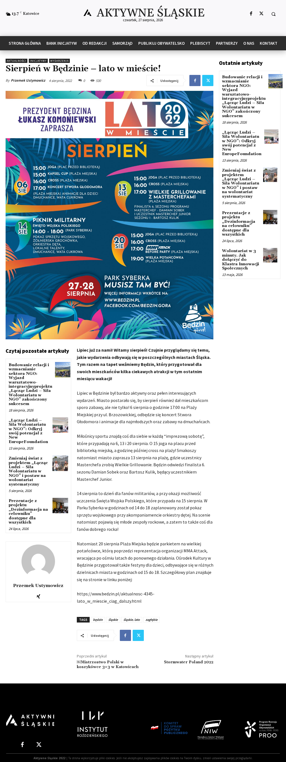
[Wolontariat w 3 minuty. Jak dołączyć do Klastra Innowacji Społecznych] (270, 255)
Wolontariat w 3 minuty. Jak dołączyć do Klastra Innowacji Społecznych (240, 260)
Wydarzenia (59, 61)
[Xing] (38, 595)
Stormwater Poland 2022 (188, 662)
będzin (98, 619)
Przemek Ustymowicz (28, 80)
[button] (273, 14)
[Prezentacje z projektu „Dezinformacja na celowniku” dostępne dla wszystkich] (60, 505)
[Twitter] (261, 14)
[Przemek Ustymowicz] (38, 561)
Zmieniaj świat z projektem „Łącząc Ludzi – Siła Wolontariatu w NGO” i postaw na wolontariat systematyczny (28, 471)
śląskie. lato (131, 619)
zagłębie (152, 619)
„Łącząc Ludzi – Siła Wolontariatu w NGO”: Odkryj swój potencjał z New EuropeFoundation (28, 431)
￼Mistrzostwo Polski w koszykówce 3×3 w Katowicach (108, 664)
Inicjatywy (38, 61)
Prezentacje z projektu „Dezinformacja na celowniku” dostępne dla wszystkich (28, 511)
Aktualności (16, 61)
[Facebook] (251, 14)
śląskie (113, 619)
